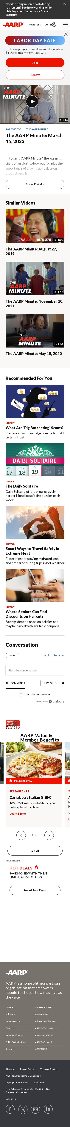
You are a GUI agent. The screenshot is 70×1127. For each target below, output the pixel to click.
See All (35, 851)
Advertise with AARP (45, 1021)
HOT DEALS (21, 868)
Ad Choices (40, 1082)
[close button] (66, 34)
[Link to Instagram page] (35, 1109)
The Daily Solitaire (22, 486)
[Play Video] (32, 101)
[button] (21, 835)
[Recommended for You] (35, 401)
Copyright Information (17, 1082)
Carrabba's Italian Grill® (30, 797)
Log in (46, 655)
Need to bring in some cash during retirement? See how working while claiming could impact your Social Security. (29, 9)
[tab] (15, 683)
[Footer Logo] (35, 972)
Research (10, 1049)
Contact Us (11, 1028)
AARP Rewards (13, 1021)
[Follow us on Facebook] (10, 1109)
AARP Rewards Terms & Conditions (23, 1075)
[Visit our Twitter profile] (23, 1109)
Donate (9, 1007)
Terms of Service (48, 1069)
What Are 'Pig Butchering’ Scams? (35, 427)
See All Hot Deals (35, 890)
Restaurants (19, 791)
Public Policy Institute (16, 1042)
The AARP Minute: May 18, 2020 (34, 353)
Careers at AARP (43, 1007)
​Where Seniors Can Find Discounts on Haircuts (26, 613)
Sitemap (10, 1069)
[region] (35, 676)
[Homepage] (13, 24)
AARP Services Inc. (15, 1035)
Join (35, 62)
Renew (35, 74)
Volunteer (11, 1014)
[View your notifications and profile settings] (62, 683)
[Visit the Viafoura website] (56, 701)
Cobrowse (11, 1098)
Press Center (41, 1014)
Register (34, 24)
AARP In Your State (44, 1028)
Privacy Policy (27, 1069)
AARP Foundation (44, 1035)
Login (48, 24)
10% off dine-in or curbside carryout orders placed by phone (33, 805)
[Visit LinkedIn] (48, 1109)
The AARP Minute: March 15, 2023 (34, 138)
